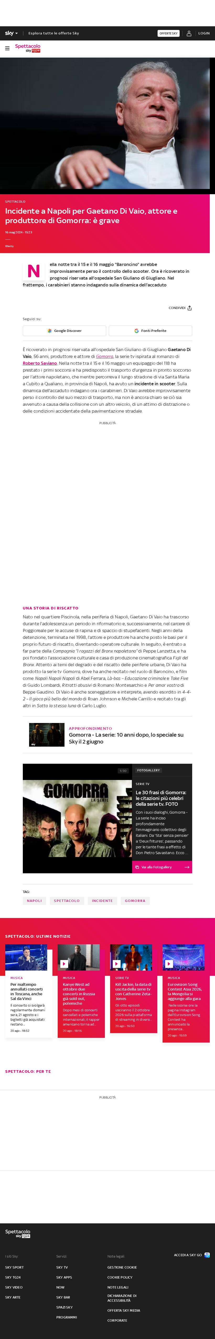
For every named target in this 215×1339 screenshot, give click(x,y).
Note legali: (116, 1256)
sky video (14, 1287)
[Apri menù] (7, 48)
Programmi (66, 1317)
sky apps (64, 1277)
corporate (117, 1320)
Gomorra (104, 356)
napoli (34, 901)
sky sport (14, 1267)
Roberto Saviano (40, 363)
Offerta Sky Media (124, 1310)
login (204, 33)
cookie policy (120, 1277)
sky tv (62, 1267)
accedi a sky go (188, 1255)
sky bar (63, 1297)
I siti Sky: (11, 1256)
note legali (118, 1287)
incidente (102, 901)
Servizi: (61, 1256)
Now (60, 1287)
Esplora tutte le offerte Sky (54, 33)
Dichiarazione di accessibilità (122, 1298)
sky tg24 (13, 1277)
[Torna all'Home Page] (28, 48)
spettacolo (67, 901)
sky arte (13, 1297)
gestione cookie (122, 1267)
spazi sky (64, 1307)
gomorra (135, 901)
